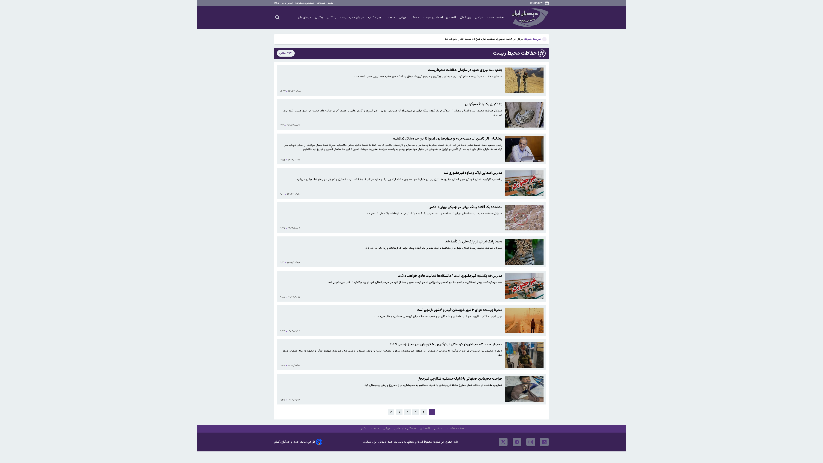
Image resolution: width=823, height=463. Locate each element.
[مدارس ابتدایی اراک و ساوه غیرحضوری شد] (524, 183)
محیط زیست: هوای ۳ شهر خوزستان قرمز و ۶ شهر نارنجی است (459, 310)
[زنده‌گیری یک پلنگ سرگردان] (524, 115)
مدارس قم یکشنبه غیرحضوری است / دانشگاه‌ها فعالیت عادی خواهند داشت (450, 275)
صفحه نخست (496, 17)
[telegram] (517, 442)
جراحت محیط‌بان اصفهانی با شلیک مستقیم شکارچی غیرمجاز (460, 378)
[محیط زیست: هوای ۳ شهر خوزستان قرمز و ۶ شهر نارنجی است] (524, 320)
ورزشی (403, 17)
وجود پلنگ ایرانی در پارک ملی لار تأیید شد (473, 241)
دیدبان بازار (305, 17)
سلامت (391, 17)
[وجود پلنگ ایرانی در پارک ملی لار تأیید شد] (524, 252)
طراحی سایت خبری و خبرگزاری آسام (294, 442)
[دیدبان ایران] (530, 17)
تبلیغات (321, 3)
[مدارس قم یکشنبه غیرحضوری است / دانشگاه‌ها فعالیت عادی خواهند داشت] (524, 286)
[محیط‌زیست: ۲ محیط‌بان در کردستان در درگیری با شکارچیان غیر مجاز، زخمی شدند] (524, 355)
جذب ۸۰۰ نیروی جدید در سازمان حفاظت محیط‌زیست (465, 70)
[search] (277, 17)
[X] (503, 442)
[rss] (544, 442)
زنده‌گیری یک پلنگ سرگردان (483, 104)
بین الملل (466, 17)
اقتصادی (451, 17)
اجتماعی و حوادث (433, 17)
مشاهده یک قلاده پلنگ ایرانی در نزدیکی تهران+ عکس (465, 207)
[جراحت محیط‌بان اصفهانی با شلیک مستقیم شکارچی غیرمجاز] (524, 389)
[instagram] (530, 442)
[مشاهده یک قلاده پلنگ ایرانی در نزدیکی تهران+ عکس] (524, 217)
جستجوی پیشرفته (305, 3)
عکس (363, 428)
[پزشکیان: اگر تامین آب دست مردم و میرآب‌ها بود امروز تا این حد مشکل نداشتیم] (524, 149)
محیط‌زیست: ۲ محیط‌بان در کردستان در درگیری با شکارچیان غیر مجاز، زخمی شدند (445, 344)
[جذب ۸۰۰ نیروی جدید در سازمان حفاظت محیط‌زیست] (524, 80)
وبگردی (319, 17)
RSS (276, 3)
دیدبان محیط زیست (353, 17)
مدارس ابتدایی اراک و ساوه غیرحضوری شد (473, 173)
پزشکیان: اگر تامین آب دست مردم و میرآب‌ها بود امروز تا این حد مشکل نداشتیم (447, 138)
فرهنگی (415, 17)
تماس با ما (287, 3)
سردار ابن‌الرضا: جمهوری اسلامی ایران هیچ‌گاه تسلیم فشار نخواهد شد (484, 39)
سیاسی (479, 17)
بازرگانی (332, 17)
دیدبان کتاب (375, 17)
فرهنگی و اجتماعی (405, 428)
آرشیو (330, 3)
